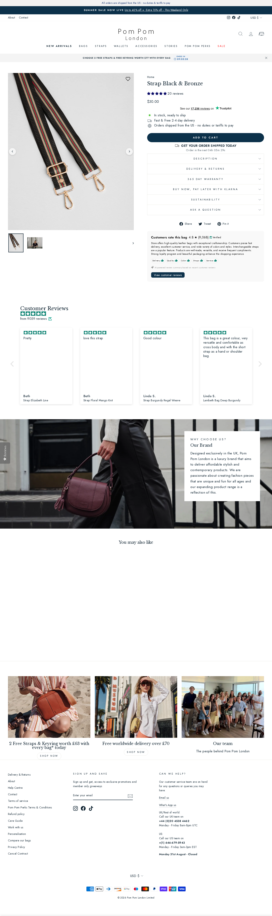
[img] (138, 313)
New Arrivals (59, 46)
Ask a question (205, 210)
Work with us (15, 827)
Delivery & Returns (205, 169)
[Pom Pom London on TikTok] (91, 808)
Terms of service (18, 801)
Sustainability (205, 199)
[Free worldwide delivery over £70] (136, 707)
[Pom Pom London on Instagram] (75, 808)
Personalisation (17, 834)
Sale (221, 46)
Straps (101, 46)
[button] (128, 79)
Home (150, 77)
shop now (136, 752)
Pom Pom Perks (198, 46)
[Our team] (223, 707)
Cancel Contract (18, 854)
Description (205, 158)
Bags (83, 46)
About (11, 17)
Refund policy (16, 814)
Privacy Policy (16, 847)
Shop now (49, 756)
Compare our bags (19, 840)
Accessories (146, 46)
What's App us (167, 805)
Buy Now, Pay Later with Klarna (205, 189)
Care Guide (15, 821)
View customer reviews (168, 275)
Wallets (121, 46)
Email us (164, 798)
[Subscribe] (130, 795)
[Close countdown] (266, 57)
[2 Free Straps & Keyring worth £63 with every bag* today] (49, 707)
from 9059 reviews (33, 318)
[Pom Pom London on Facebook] (83, 808)
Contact (23, 17)
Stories (171, 46)
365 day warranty (205, 179)
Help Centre (15, 788)
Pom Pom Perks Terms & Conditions (30, 807)
